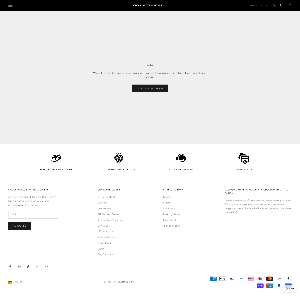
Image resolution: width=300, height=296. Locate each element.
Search (101, 248)
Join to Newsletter (106, 197)
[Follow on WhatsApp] (46, 266)
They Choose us (106, 254)
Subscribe (19, 225)
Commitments (104, 208)
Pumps (166, 202)
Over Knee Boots (171, 220)
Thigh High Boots (171, 225)
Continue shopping (150, 88)
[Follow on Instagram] (19, 266)
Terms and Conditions (108, 237)
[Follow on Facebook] (10, 266)
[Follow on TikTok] (28, 266)
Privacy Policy (104, 243)
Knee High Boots (171, 214)
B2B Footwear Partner (108, 214)
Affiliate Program (106, 231)
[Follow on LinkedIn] (37, 266)
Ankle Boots (169, 208)
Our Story (102, 202)
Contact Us (103, 225)
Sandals (167, 197)
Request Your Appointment (111, 220)
